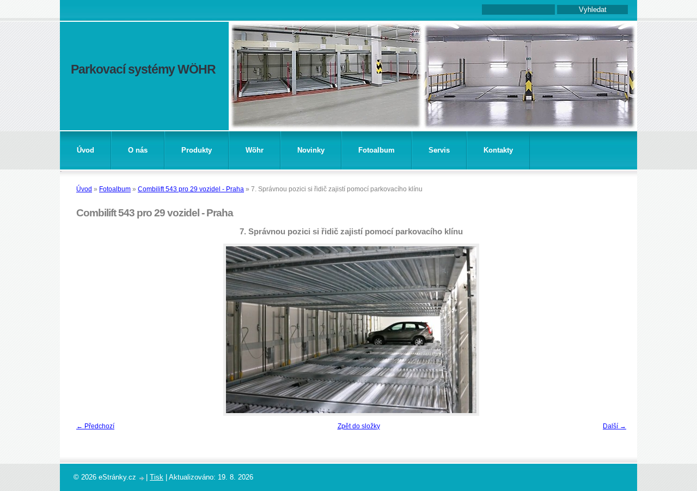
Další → (614, 426)
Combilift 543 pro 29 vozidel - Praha (191, 189)
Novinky (311, 150)
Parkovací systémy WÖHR (143, 69)
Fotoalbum (376, 150)
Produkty (196, 150)
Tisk (156, 477)
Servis (439, 150)
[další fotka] (614, 330)
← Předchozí (95, 426)
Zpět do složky (359, 426)
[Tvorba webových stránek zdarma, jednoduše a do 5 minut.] (142, 478)
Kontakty (498, 150)
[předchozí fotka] (88, 330)
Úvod (85, 150)
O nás (138, 150)
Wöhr (255, 150)
